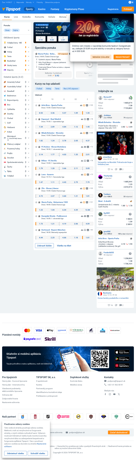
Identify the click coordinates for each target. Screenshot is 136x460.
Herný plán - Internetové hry (13, 384)
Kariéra (39, 384)
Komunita (39, 16)
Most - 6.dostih (104, 201)
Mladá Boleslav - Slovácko (109, 122)
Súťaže (51, 16)
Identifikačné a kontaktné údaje (49, 392)
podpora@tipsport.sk (116, 381)
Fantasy (55, 9)
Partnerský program (44, 388)
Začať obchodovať (119, 432)
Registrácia (113, 9)
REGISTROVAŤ (123, 57)
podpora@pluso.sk (77, 432)
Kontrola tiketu (76, 381)
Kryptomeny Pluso (74, 9)
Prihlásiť (128, 9)
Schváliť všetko (38, 453)
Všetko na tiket (64, 245)
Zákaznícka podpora (52, 2)
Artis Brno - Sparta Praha (108, 238)
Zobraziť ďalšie (44, 245)
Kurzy (7, 16)
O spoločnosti (41, 381)
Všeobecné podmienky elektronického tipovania (12, 389)
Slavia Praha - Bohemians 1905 (51, 53)
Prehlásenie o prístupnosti (47, 396)
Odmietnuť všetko (15, 453)
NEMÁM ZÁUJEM (101, 57)
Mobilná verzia (76, 384)
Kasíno (41, 9)
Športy (29, 9)
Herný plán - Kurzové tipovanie (14, 381)
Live (16, 16)
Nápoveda (20, 2)
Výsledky (26, 16)
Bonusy (62, 16)
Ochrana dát (7, 395)
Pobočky (40, 2)
